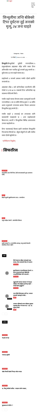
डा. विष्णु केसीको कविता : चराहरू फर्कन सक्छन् (14, 388)
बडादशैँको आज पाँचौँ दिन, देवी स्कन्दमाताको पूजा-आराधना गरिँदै (17, 174)
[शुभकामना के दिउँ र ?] (18, 398)
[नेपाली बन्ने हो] (18, 331)
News (21, 53)
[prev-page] (3, 314)
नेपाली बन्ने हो (5, 338)
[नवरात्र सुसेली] (18, 348)
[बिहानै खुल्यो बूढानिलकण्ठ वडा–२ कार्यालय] (18, 187)
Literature (5, 335)
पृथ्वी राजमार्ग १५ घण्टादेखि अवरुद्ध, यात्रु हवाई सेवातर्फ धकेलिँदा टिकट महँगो (16, 244)
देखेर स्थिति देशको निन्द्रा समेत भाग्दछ (12, 371)
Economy (16, 264)
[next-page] (6, 314)
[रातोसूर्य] (6, 57)
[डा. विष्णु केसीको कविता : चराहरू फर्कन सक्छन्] (18, 381)
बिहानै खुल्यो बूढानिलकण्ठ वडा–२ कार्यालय (13, 197)
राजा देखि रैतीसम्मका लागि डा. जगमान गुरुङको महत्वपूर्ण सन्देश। (23, 294)
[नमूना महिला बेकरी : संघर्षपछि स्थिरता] (18, 210)
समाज (15, 297)
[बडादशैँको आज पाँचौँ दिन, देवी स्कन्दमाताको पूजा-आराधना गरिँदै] (18, 162)
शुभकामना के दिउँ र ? (7, 405)
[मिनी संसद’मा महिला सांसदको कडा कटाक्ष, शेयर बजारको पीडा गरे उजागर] (7, 262)
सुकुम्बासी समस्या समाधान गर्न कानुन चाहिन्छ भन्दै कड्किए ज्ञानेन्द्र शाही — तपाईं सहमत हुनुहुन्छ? (22, 284)
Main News (4, 170)
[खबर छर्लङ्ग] (18, 4)
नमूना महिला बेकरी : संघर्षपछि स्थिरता (12, 220)
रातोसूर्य (13, 57)
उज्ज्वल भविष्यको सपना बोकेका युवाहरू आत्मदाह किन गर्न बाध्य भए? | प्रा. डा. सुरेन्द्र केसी (23, 305)
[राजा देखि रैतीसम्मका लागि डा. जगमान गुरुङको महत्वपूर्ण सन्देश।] (7, 296)
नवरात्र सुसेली (6, 355)
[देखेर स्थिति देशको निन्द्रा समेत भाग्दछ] (18, 365)
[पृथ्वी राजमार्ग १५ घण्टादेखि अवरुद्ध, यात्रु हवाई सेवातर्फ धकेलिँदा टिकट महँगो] (18, 233)
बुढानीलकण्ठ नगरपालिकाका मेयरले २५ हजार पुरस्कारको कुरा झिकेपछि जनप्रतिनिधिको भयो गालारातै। (23, 272)
